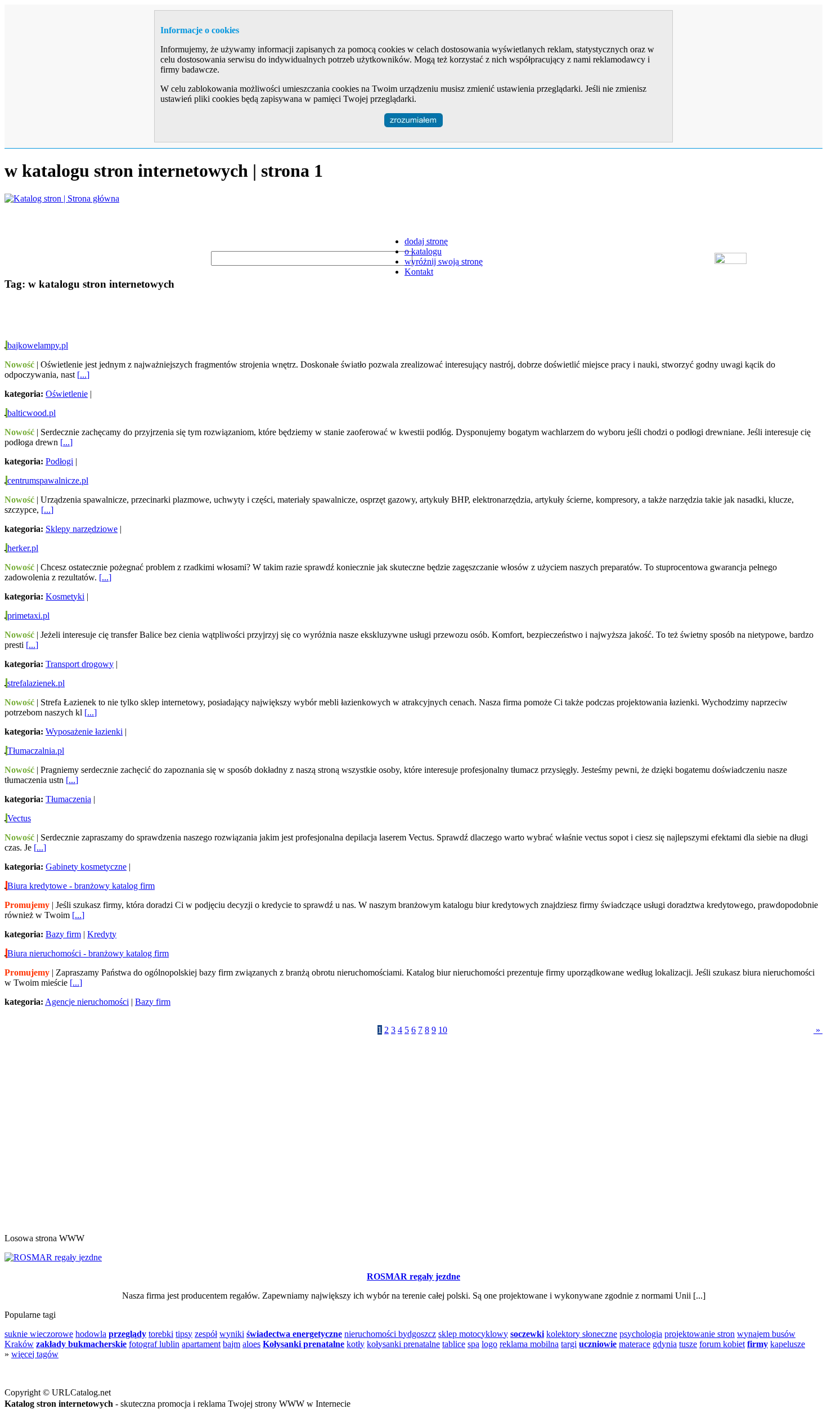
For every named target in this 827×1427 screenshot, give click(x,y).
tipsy (184, 1334)
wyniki (231, 1334)
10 (442, 1030)
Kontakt (418, 271)
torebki (161, 1334)
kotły (356, 1344)
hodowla (90, 1334)
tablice (453, 1344)
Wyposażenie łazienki (84, 731)
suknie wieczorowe (39, 1334)
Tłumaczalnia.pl (35, 750)
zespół (206, 1334)
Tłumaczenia (68, 799)
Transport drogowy (80, 664)
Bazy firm (63, 934)
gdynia (665, 1344)
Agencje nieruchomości (87, 1001)
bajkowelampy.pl (37, 345)
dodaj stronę (426, 241)
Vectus (19, 818)
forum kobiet (722, 1344)
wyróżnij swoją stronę (443, 261)
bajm (231, 1344)
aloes (251, 1344)
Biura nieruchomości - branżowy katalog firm (88, 953)
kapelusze (787, 1344)
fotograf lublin (154, 1344)
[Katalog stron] (62, 198)
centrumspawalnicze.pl (47, 480)
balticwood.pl (31, 413)
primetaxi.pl (28, 615)
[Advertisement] (136, 318)
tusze (688, 1344)
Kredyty (101, 934)
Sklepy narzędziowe (82, 529)
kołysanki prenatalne (403, 1344)
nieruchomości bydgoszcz (390, 1334)
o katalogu (423, 251)
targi (569, 1344)
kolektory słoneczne (581, 1334)
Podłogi (59, 461)
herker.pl (22, 548)
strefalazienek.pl (36, 683)
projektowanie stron (699, 1334)
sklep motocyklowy (473, 1334)
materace (634, 1344)
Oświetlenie (67, 394)
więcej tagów (35, 1354)
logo (489, 1344)
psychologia (640, 1334)
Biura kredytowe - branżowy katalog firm (81, 886)
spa (473, 1344)
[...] (83, 374)
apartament (201, 1344)
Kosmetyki (65, 596)
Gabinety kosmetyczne (86, 866)
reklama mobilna (529, 1344)
